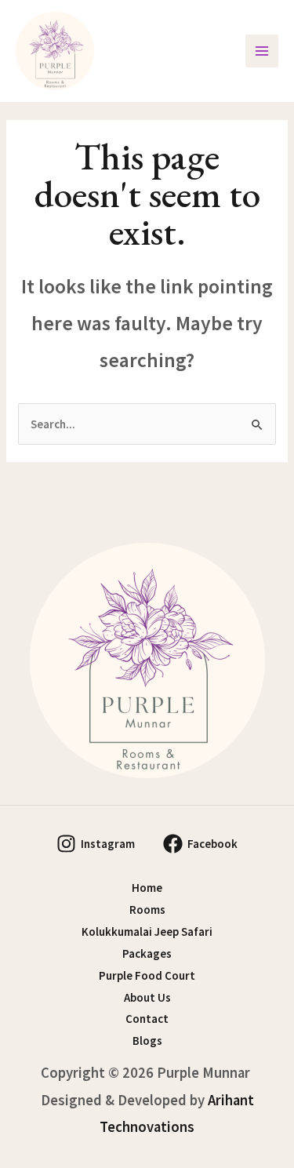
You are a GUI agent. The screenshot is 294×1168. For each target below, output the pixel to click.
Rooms (147, 909)
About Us (147, 997)
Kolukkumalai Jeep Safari (147, 931)
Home (147, 887)
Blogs (147, 1040)
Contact (147, 1018)
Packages (147, 953)
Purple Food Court (147, 975)
